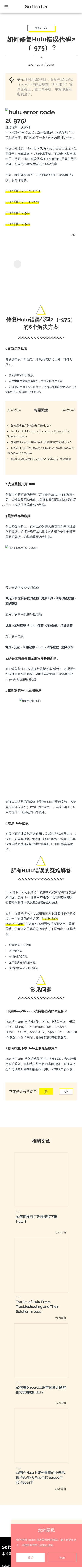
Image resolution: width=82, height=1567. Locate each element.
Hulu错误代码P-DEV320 (22, 202)
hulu (18, 1211)
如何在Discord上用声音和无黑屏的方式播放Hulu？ (41, 442)
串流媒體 (9, 1554)
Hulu (44, 28)
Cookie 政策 (45, 1544)
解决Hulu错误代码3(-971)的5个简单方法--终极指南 (41, 458)
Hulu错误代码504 (17, 213)
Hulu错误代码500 (17, 224)
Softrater (36, 6)
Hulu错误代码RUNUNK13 (22, 191)
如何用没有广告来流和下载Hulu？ (31, 425)
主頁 (37, 28)
